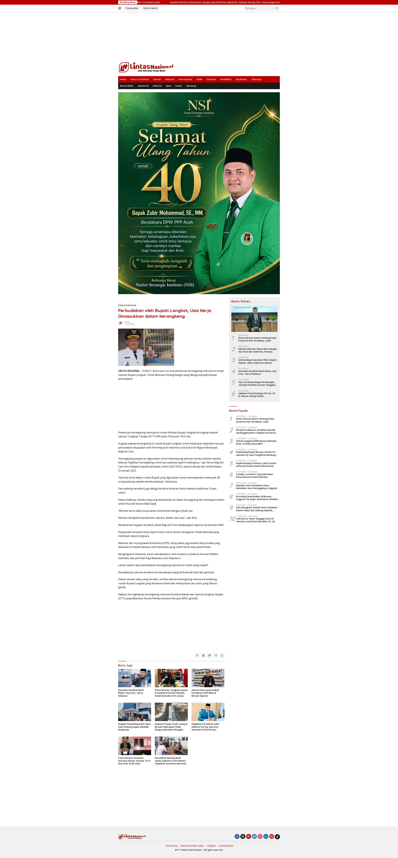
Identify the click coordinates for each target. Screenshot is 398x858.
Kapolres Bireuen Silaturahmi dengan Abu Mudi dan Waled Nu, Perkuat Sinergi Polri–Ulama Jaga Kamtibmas (183, 2)
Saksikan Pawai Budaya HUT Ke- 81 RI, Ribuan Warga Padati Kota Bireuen (256, 394)
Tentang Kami (226, 845)
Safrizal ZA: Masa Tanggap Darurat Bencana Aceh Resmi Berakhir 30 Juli (256, 520)
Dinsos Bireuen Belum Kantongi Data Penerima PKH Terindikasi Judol (257, 339)
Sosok (178, 85)
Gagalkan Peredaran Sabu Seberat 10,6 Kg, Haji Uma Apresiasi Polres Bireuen (205, 727)
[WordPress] (254, 836)
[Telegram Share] (215, 655)
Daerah (157, 79)
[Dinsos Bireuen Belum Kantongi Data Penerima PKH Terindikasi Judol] (254, 319)
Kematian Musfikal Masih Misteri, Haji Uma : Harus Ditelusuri (131, 693)
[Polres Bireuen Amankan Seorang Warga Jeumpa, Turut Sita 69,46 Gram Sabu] (134, 746)
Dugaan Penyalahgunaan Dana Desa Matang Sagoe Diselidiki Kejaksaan (134, 727)
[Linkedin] (265, 836)
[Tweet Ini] (203, 655)
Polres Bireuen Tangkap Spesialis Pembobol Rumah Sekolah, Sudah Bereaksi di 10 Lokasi (171, 693)
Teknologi (191, 85)
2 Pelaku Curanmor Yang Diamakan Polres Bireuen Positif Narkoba (254, 475)
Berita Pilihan (126, 85)
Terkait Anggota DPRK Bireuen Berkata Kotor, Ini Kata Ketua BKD (256, 442)
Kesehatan (241, 79)
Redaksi (211, 845)
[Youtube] (271, 836)
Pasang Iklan (132, 8)
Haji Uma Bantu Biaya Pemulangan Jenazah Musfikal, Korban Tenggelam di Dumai (257, 383)
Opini (168, 85)
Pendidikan (225, 79)
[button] (277, 8)
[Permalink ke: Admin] (120, 322)
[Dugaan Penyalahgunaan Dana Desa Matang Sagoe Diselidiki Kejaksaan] (134, 712)
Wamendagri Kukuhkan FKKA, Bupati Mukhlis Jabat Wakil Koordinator (257, 361)
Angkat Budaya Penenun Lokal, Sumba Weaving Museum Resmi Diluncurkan (256, 464)
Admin (127, 322)
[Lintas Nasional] (146, 67)
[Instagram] (260, 836)
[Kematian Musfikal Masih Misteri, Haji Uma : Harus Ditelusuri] (134, 678)
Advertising (171, 845)
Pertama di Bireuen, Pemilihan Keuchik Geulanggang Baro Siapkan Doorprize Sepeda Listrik (256, 431)
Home (123, 79)
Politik (199, 79)
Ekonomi (211, 79)
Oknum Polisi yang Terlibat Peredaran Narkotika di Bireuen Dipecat (205, 693)
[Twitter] (242, 836)
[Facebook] (237, 836)
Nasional (169, 79)
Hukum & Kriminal (139, 79)
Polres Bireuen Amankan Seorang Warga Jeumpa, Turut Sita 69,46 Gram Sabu (134, 761)
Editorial (157, 85)
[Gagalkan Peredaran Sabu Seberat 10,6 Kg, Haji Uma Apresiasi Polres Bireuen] (208, 712)
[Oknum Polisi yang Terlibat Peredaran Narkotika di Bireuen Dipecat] (208, 678)
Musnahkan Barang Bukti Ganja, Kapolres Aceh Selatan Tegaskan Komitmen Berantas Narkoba (170, 761)
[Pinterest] (248, 836)
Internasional (185, 79)
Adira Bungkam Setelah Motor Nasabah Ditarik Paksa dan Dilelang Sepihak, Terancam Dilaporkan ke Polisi (256, 509)
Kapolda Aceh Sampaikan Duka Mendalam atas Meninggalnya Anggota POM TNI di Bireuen (256, 486)
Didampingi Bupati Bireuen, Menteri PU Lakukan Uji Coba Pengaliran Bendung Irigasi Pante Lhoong (256, 453)
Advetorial (143, 85)
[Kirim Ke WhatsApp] (222, 655)
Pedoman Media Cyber (192, 845)
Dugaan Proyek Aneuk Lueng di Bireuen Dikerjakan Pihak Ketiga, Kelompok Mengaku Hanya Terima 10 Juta (171, 727)
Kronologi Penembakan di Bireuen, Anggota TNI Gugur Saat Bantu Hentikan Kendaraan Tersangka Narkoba (257, 498)
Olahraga (256, 79)
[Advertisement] (199, 36)
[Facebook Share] (197, 655)
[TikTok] (277, 836)
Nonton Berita (150, 8)
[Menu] (120, 8)
